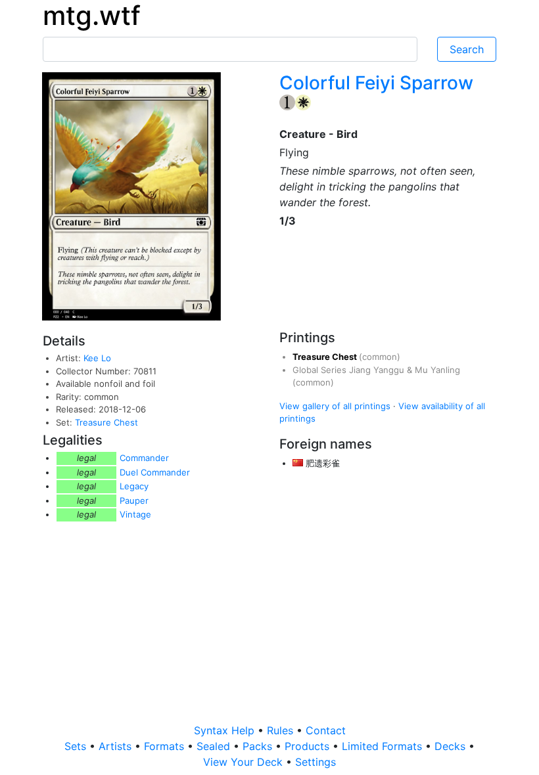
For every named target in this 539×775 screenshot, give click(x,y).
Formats (165, 746)
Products (309, 746)
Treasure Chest (106, 422)
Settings (315, 761)
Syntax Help (226, 730)
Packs (259, 746)
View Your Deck (244, 761)
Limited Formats (383, 746)
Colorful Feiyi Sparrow (376, 83)
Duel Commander (155, 472)
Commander (144, 458)
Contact (326, 730)
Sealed (215, 746)
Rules (281, 730)
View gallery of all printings (334, 406)
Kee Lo (97, 358)
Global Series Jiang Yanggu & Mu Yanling (376, 370)
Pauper (134, 500)
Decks (451, 746)
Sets (76, 746)
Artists (117, 746)
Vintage (135, 514)
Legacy (134, 486)
